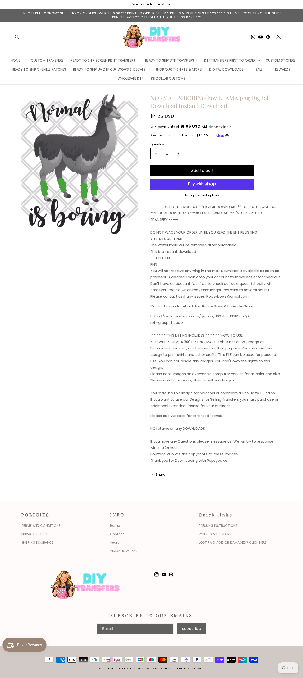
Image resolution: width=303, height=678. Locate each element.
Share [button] (160, 474)
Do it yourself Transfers (130, 668)
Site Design (161, 668)
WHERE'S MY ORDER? (215, 534)
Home (115, 525)
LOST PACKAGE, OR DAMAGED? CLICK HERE (233, 542)
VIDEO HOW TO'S (124, 550)
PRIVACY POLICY (34, 534)
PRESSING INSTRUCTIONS (218, 525)
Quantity (157, 144)
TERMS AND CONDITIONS (41, 525)
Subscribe (191, 628)
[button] (17, 37)
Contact (117, 534)
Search (116, 542)
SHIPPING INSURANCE (37, 542)
